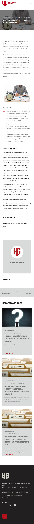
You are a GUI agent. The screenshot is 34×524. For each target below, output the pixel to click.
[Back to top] (4, 516)
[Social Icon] (4, 505)
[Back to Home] (9, 9)
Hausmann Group (8, 17)
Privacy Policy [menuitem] (5, 498)
